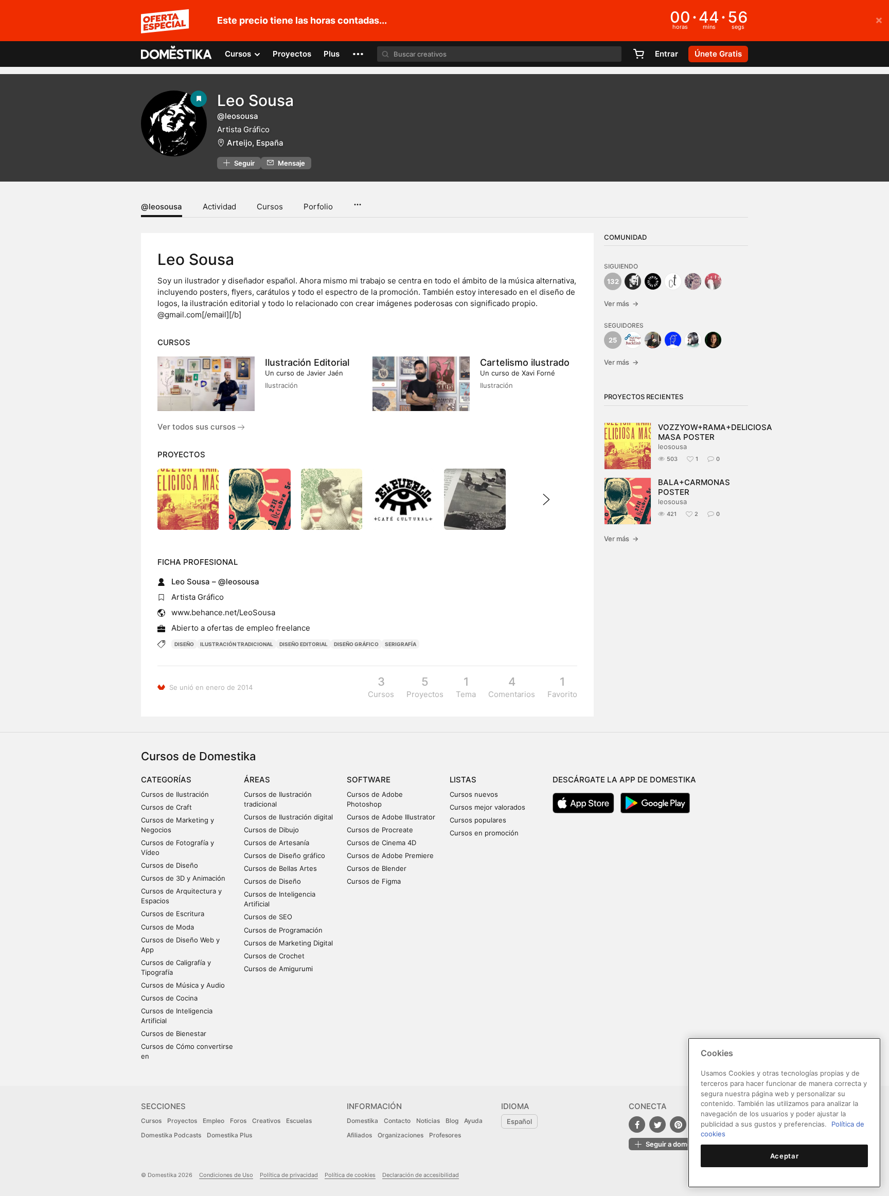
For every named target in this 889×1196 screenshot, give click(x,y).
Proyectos (292, 54)
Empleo (213, 1120)
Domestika (362, 1120)
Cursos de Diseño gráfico (284, 855)
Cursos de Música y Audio (183, 985)
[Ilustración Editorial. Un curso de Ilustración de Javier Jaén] (206, 383)
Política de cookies (350, 1175)
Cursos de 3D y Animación (183, 878)
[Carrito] (638, 54)
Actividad (219, 206)
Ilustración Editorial (307, 362)
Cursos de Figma (374, 881)
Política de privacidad (289, 1175)
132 (613, 281)
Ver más (621, 303)
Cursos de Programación (283, 930)
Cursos (270, 206)
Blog (452, 1120)
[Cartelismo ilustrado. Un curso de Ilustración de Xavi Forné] (421, 383)
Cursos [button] (239, 54)
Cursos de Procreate (380, 830)
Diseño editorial (303, 644)
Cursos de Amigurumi (278, 969)
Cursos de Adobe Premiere (390, 855)
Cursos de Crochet (274, 956)
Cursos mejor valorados (487, 807)
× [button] (879, 19)
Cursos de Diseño (169, 865)
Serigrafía (400, 644)
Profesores (445, 1135)
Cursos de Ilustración (175, 794)
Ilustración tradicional (236, 644)
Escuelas (299, 1120)
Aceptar (784, 1156)
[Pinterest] (678, 1124)
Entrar (666, 54)
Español (519, 1121)
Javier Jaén (325, 373)
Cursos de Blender (376, 868)
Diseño (184, 644)
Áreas (257, 779)
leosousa (672, 446)
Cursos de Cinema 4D (381, 842)
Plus (332, 54)
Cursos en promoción (484, 833)
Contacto (397, 1120)
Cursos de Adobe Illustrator (391, 817)
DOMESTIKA (176, 54)
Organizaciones (400, 1135)
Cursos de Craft (166, 807)
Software (368, 779)
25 (613, 340)
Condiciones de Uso (226, 1175)
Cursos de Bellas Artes (280, 868)
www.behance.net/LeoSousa (223, 612)
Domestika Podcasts (171, 1135)
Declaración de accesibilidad (420, 1175)
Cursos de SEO (268, 917)
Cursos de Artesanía (276, 842)
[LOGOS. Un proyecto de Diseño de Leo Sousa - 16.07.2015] (403, 499)
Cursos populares (478, 820)
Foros (238, 1120)
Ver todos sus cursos (197, 427)
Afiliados (359, 1135)
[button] (358, 54)
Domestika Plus (229, 1135)
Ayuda (473, 1120)
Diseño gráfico (356, 644)
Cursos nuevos (474, 794)
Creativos (266, 1120)
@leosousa (161, 206)
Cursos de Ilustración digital (288, 817)
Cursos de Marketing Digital (288, 943)
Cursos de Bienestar (173, 1033)
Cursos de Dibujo (271, 830)
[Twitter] (657, 1124)
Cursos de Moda (167, 927)
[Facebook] (637, 1124)
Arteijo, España (255, 143)
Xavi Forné (538, 373)
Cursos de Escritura (172, 913)
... (357, 201)
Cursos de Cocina (169, 998)
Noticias (428, 1120)
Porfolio (318, 206)
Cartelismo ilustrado (525, 362)
